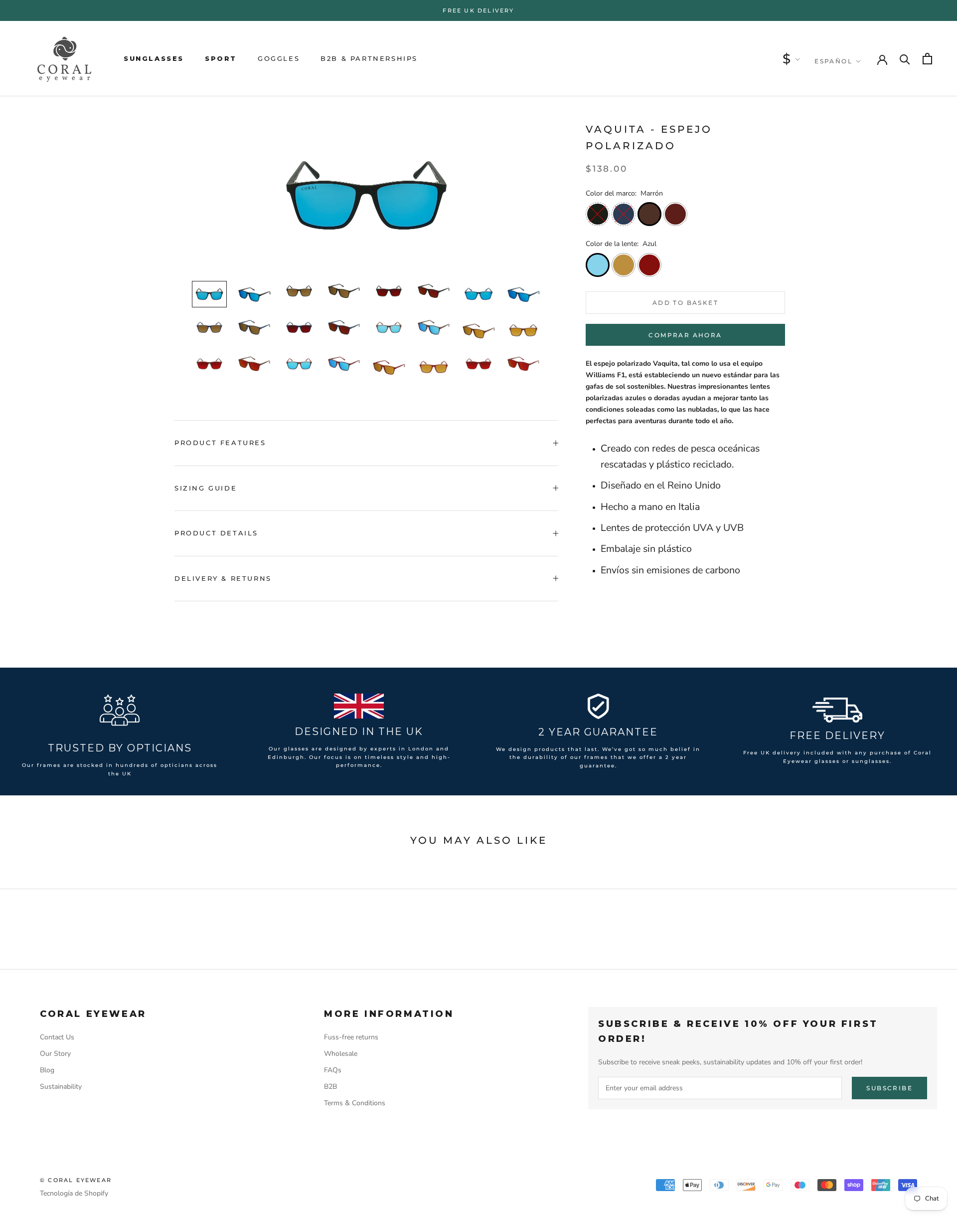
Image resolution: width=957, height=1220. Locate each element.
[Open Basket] (927, 58)
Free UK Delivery (478, 10)
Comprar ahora (685, 335)
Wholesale (340, 1053)
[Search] (905, 58)
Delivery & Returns (223, 578)
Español (833, 61)
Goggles (279, 58)
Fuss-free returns (351, 1037)
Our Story (55, 1053)
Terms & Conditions (354, 1103)
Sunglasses (154, 58)
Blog (47, 1070)
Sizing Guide (205, 488)
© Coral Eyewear (76, 1180)
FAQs (332, 1070)
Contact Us (57, 1037)
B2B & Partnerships (369, 58)
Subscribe (889, 1088)
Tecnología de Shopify (74, 1193)
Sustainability (61, 1086)
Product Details (216, 533)
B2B (330, 1086)
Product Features (220, 443)
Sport (221, 58)
